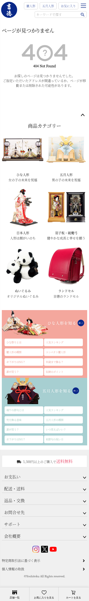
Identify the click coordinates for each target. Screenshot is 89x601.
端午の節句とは (15, 410)
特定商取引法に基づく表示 (21, 560)
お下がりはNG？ (15, 362)
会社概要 (12, 536)
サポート (12, 524)
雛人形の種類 (13, 352)
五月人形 (48, 6)
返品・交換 (14, 500)
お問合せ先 (14, 512)
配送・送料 (14, 488)
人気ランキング (54, 342)
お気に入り (68, 6)
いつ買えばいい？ (56, 429)
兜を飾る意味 (13, 420)
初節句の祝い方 (54, 439)
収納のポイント (54, 372)
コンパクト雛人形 (56, 352)
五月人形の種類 (54, 420)
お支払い (12, 477)
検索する (82, 14)
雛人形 (30, 6)
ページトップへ (82, 115)
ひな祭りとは (13, 342)
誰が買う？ (12, 372)
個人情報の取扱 (13, 569)
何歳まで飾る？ (54, 362)
